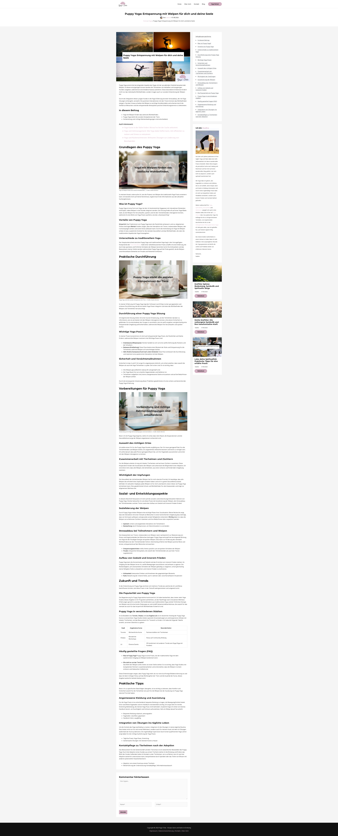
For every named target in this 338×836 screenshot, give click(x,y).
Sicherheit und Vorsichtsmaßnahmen (203, 64)
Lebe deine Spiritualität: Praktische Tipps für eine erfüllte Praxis (206, 361)
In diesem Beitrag (203, 40)
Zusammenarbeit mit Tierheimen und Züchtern (204, 72)
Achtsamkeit (206, 207)
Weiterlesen (200, 296)
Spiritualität (199, 207)
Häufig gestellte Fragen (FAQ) (207, 101)
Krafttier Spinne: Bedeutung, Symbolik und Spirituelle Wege (207, 286)
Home (179, 4)
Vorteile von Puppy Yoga (206, 47)
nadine (197, 291)
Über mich (187, 4)
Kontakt (196, 4)
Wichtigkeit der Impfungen (206, 76)
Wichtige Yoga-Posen (204, 60)
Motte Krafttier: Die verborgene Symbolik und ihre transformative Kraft (207, 322)
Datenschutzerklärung (166, 831)
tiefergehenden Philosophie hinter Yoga (207, 225)
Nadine (205, 128)
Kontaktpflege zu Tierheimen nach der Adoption (206, 116)
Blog (203, 4)
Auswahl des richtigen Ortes (207, 68)
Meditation (199, 210)
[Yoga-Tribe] (122, 4)
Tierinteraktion (135, 245)
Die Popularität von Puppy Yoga (208, 93)
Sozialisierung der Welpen (206, 80)
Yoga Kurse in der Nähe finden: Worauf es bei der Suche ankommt (151, 127)
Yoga (210, 205)
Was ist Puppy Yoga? (204, 43)
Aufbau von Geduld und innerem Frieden (204, 89)
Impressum (153, 831)
